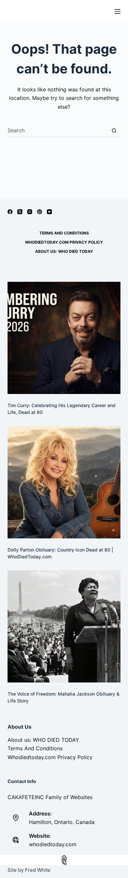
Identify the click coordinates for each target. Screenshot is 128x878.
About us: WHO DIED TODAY (64, 251)
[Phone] (64, 862)
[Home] (64, 857)
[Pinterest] (39, 211)
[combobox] (58, 130)
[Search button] (114, 130)
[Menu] (117, 11)
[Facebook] (10, 211)
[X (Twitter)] (19, 211)
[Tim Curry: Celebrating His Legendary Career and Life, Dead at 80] (64, 338)
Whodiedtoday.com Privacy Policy (64, 242)
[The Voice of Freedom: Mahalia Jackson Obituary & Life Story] (64, 626)
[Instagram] (29, 211)
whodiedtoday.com (52, 844)
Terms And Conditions (64, 233)
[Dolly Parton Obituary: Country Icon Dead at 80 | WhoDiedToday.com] (64, 482)
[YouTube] (49, 211)
